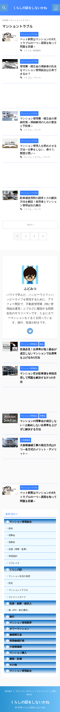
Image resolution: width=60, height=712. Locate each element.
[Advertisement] (30, 96)
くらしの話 (16, 569)
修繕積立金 (16, 634)
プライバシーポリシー (24, 691)
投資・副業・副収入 (21, 603)
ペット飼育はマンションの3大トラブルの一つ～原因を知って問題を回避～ (38, 43)
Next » (30, 224)
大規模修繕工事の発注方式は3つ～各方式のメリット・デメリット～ (38, 449)
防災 (11, 583)
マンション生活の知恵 (19, 576)
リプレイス (14, 563)
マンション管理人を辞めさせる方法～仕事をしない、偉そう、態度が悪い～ (38, 149)
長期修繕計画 (17, 640)
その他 (13, 664)
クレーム (28, 157)
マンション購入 (18, 652)
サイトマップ (42, 691)
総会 (11, 528)
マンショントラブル (18, 590)
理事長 (12, 542)
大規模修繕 (16, 646)
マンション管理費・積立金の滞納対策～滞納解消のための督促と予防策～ (38, 122)
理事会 (12, 535)
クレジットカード (17, 597)
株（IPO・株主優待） (19, 610)
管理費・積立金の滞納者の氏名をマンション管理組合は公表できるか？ (38, 70)
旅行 (12, 616)
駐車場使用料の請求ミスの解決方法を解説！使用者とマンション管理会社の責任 (38, 201)
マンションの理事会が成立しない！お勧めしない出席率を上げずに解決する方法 (38, 425)
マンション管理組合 (21, 521)
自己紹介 (8, 691)
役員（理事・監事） (18, 549)
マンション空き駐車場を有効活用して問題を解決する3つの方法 (38, 377)
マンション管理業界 (21, 622)
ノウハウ (37, 77)
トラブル (28, 50)
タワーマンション (19, 628)
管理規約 (37, 50)
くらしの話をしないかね (30, 8)
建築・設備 (16, 658)
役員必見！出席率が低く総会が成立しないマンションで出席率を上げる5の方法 (38, 353)
